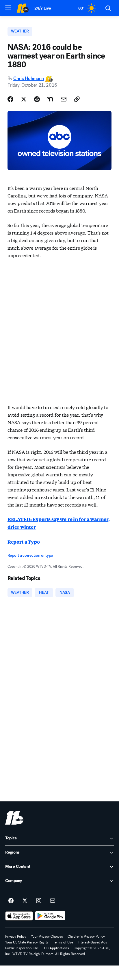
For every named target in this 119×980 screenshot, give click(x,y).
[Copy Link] (77, 99)
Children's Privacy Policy (86, 936)
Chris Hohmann (28, 78)
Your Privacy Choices (47, 936)
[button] (8, 8)
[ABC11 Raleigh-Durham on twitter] (25, 901)
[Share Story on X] (24, 99)
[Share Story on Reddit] (37, 99)
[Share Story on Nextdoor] (50, 99)
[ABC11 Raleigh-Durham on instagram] (38, 901)
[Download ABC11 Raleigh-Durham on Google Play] (50, 916)
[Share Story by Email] (63, 99)
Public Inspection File (21, 948)
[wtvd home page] (14, 818)
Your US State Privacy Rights (27, 942)
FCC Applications (55, 948)
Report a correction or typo (30, 555)
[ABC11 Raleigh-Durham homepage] (22, 8)
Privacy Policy (15, 936)
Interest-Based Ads (92, 942)
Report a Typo (24, 541)
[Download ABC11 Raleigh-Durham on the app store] (19, 916)
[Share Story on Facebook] (10, 99)
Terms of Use (63, 942)
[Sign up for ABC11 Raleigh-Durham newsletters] (52, 901)
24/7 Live (42, 8)
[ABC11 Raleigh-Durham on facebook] (11, 901)
